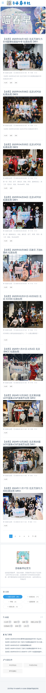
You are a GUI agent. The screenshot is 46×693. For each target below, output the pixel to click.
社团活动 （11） (34, 597)
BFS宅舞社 (12, 671)
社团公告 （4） (13, 607)
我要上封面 (36, 622)
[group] (23, 20)
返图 (11, 82)
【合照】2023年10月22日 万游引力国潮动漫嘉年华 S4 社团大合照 (24, 648)
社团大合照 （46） (13, 597)
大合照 (5, 82)
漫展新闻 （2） (34, 602)
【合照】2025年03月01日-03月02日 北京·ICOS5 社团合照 (22, 297)
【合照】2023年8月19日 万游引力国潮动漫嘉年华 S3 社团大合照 (24, 642)
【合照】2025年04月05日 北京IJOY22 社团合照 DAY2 (22, 146)
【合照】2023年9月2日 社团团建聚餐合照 (17, 645)
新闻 (18, 626)
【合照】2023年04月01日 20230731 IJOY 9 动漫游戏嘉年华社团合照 (24, 652)
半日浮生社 (12, 665)
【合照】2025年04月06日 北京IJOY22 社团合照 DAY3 (22, 93)
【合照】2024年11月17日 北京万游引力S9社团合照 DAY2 (23, 489)
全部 (41, 617)
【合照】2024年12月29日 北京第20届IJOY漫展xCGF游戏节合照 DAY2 (22, 396)
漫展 (16, 82)
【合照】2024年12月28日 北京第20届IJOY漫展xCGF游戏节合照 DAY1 (22, 443)
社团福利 (8, 626)
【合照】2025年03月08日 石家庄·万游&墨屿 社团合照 (22, 251)
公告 (26, 626)
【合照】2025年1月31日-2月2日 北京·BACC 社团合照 (21, 350)
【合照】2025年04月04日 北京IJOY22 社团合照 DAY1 (22, 198)
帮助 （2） (13, 602)
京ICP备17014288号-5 (14, 688)
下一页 (34, 536)
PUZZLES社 (33, 665)
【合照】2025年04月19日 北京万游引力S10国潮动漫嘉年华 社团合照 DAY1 (23, 40)
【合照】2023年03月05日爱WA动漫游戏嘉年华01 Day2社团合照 (24, 639)
